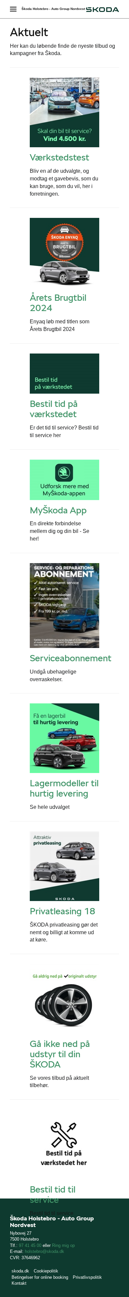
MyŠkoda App (58, 510)
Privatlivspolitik (87, 1277)
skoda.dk (20, 1270)
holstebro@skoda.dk (44, 1251)
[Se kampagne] (64, 112)
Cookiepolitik (46, 1270)
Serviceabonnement (70, 658)
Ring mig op (63, 1245)
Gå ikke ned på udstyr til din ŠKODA (60, 1054)
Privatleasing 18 (62, 911)
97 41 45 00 (30, 1245)
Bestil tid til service (52, 1194)
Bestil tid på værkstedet (54, 409)
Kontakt (19, 1283)
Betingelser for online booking (40, 1277)
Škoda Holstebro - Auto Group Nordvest (53, 9)
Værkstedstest (59, 157)
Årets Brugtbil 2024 (58, 302)
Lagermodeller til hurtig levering (64, 788)
